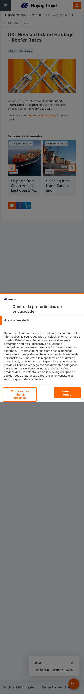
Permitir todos (67, 392)
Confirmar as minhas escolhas (20, 394)
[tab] (42, 320)
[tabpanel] (42, 360)
